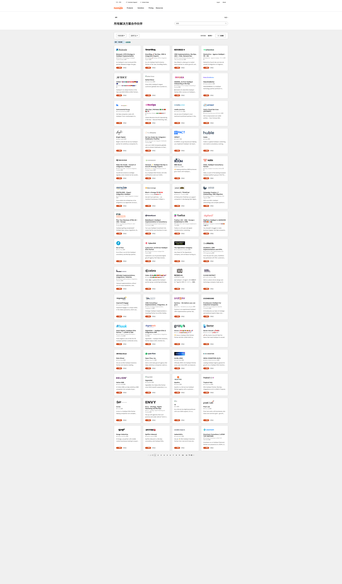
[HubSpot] (118, 8)
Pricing (151, 8)
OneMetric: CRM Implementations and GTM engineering (212, 248)
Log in (218, 2)
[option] (120, 36)
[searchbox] (201, 23)
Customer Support (132, 2)
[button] (226, 17)
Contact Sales (145, 2)
